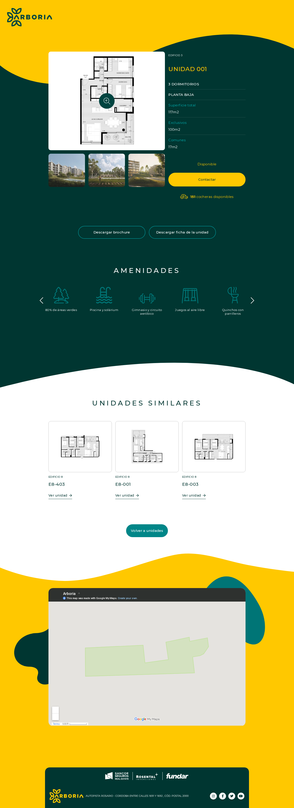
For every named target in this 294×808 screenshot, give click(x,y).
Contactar (207, 179)
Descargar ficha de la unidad (182, 232)
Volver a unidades (147, 530)
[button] (41, 300)
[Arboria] (29, 17)
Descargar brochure (111, 232)
